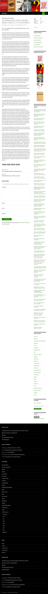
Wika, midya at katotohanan (39, 118)
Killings (3, 485)
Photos (3, 498)
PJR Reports (4, 500)
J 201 (3, 527)
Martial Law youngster (38, 324)
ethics (9, 164)
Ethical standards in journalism (40, 164)
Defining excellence (37, 320)
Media (3, 18)
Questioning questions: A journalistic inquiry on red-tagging (40, 149)
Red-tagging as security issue (39, 208)
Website (4, 213)
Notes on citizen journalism (39, 302)
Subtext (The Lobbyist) (9, 18)
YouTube (35, 392)
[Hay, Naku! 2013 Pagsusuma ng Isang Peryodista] (40, 77)
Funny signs (4, 476)
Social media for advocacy (39, 176)
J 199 (3, 523)
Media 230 (4, 532)
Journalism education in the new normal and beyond (39, 204)
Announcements (5, 464)
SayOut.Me (36, 367)
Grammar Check (5, 478)
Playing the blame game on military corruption (11, 175)
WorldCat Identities (38, 388)
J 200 (3, 525)
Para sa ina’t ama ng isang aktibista (18, 454)
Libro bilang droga (5, 439)
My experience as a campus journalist (13, 456)
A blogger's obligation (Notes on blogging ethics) (39, 291)
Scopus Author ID (37, 370)
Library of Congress (38, 354)
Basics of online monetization (39, 299)
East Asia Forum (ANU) (38, 37)
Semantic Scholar (37, 372)
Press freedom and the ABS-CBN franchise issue (39, 255)
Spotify (35, 376)
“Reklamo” (4, 435)
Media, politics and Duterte (39, 220)
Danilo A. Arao (15, 25)
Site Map (3, 552)
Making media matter (38, 238)
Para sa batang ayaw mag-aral (7, 437)
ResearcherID (36, 363)
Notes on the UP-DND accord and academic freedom (39, 192)
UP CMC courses (5, 512)
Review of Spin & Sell (38, 327)
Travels (3, 509)
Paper (35, 315)
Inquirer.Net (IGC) (37, 40)
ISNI (35, 352)
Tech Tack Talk (4, 507)
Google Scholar (37, 349)
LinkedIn (35, 356)
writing (17, 164)
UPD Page (36, 383)
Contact (3, 545)
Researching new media (38, 283)
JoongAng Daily (5, 482)
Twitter (35, 381)
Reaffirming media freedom (39, 228)
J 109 (3, 516)
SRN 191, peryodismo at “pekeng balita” (9, 432)
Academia (36, 338)
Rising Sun (4, 13)
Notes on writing (37, 173)
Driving (3, 471)
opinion (13, 164)
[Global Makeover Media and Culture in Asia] (40, 96)
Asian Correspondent (6, 467)
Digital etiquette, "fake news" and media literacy (39, 243)
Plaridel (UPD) (37, 44)
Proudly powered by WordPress (12, 592)
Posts (35, 402)
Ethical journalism (37, 235)
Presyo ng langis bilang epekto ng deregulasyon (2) (11, 170)
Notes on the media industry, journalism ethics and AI (39, 134)
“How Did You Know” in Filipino (14, 447)
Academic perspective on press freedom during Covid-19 (40, 247)
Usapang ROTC (11, 452)
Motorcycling (4, 491)
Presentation (39, 315)
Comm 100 (4, 514)
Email (3, 208)
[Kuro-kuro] (40, 68)
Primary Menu (46, 13)
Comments (39, 402)
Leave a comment (23, 25)
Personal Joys (4, 496)
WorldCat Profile (37, 390)
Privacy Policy (4, 550)
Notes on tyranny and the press (40, 216)
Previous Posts (5, 548)
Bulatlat (3, 469)
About (3, 543)
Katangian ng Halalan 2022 (39, 129)
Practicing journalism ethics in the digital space (40, 161)
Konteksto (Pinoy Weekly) (7, 487)
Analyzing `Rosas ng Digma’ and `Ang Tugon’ (13, 450)
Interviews (4, 480)
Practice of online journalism (39, 317)
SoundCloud (36, 374)
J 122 (3, 521)
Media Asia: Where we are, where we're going (39, 138)
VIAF (35, 385)
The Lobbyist (15, 28)
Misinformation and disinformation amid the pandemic (39, 225)
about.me (36, 336)
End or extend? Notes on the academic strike (39, 212)
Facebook (36, 343)
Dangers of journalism (38, 183)
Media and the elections (38, 156)
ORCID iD (36, 361)
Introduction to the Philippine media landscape (39, 110)
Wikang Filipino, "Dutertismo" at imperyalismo (40, 115)
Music (3, 494)
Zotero (35, 394)
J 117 (3, 518)
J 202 (3, 530)
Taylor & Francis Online (38, 46)
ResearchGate (36, 365)
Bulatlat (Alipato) (37, 35)
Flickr (35, 345)
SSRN (35, 379)
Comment (4, 187)
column (4, 164)
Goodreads (36, 347)
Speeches (3, 503)
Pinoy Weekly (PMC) (38, 42)
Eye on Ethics (4, 473)
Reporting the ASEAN (38, 306)
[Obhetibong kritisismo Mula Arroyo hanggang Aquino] (40, 58)
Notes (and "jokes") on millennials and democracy (40, 280)
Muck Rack (36, 358)
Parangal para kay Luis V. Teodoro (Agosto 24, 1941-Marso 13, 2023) (15, 430)
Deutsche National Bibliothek (39, 341)
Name (3, 203)
